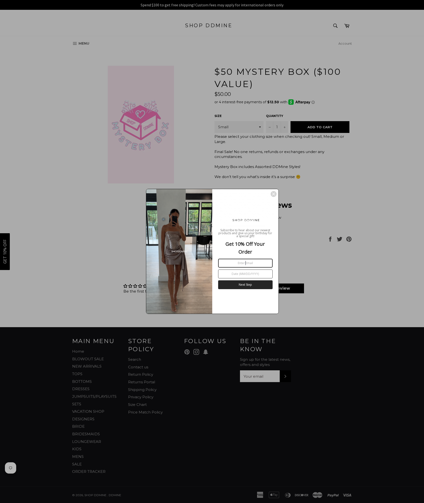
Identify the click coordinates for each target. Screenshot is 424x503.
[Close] (274, 194)
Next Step (245, 285)
